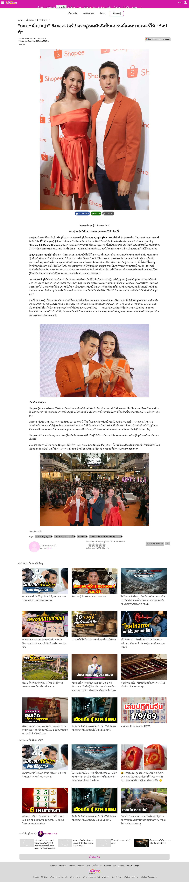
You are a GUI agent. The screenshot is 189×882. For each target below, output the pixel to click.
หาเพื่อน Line (90, 7)
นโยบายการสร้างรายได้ (91, 877)
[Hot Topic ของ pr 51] (34, 552)
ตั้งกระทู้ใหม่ (94, 857)
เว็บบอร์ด (61, 7)
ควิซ (109, 7)
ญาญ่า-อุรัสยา (101, 237)
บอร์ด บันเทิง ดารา (41, 20)
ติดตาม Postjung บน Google (159, 39)
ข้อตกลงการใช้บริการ (40, 877)
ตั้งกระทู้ (117, 13)
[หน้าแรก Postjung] (11, 2)
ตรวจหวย (50, 7)
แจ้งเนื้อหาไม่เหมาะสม (149, 877)
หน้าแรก (40, 7)
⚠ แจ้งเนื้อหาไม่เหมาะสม (155, 544)
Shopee (81, 536)
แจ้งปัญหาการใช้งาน (131, 877)
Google (97, 445)
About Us (105, 877)
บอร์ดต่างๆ (88, 13)
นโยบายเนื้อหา (75, 877)
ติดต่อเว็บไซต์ (116, 877)
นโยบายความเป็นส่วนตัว (58, 877)
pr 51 (49, 548)
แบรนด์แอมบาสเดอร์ (64, 536)
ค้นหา (103, 13)
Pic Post (101, 7)
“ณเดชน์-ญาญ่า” (43, 536)
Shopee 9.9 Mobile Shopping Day (105, 536)
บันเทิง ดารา (50, 833)
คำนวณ (117, 7)
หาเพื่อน (71, 7)
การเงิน (126, 7)
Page (134, 7)
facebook (91, 311)
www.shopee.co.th (128, 448)
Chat (79, 7)
